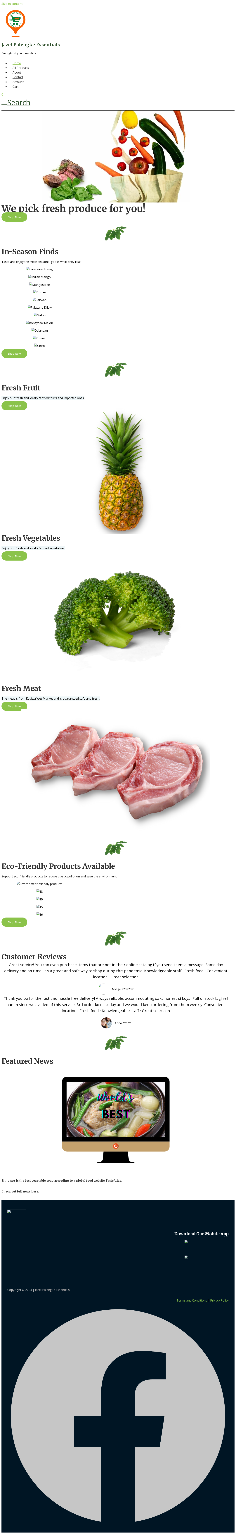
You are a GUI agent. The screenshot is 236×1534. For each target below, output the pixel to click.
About (17, 72)
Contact (18, 77)
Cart (15, 87)
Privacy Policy (219, 1300)
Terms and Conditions (191, 1300)
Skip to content (11, 4)
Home (17, 63)
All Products (21, 68)
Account (18, 82)
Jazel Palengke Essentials (30, 45)
